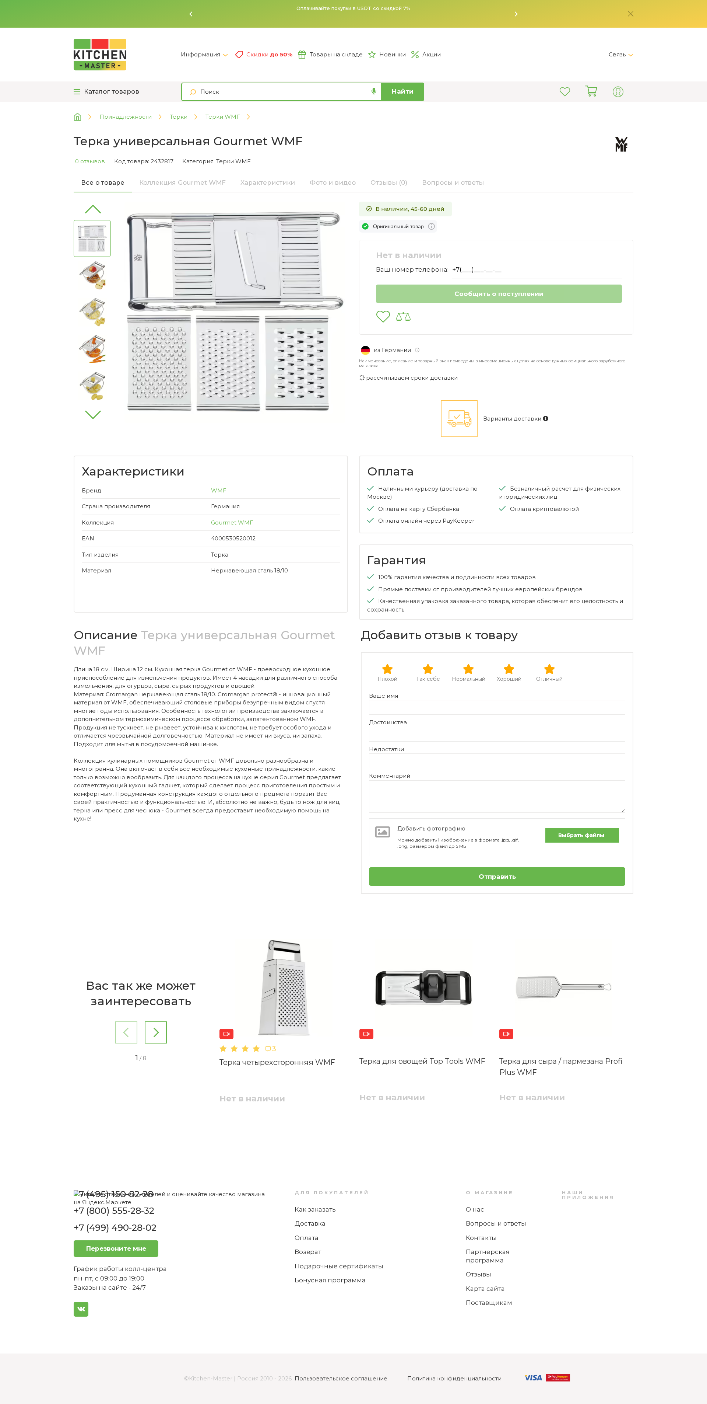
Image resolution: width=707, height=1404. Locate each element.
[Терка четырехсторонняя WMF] (283, 989)
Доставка (310, 1223)
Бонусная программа (330, 1280)
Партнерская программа (488, 1256)
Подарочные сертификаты (339, 1266)
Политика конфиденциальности (454, 1378)
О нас (475, 1209)
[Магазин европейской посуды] (83, 117)
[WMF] (621, 144)
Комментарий (389, 775)
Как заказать (315, 1209)
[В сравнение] (403, 316)
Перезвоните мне (116, 1248)
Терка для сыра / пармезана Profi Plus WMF (560, 1067)
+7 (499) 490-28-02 (115, 1227)
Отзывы (478, 1274)
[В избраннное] (383, 316)
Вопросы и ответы (496, 1223)
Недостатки (386, 749)
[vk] (81, 1309)
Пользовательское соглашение (341, 1378)
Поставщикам (489, 1302)
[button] (191, 14)
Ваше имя (383, 695)
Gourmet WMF (232, 522)
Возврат (308, 1251)
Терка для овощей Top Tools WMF (422, 1061)
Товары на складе (336, 54)
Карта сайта (485, 1288)
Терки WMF (233, 161)
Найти (403, 91)
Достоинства (388, 722)
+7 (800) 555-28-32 (114, 1210)
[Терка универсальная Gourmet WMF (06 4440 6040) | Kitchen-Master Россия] (127, 54)
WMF (218, 490)
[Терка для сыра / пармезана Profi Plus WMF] (563, 989)
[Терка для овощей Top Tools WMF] (423, 989)
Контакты (481, 1237)
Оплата (307, 1237)
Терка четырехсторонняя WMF (277, 1062)
